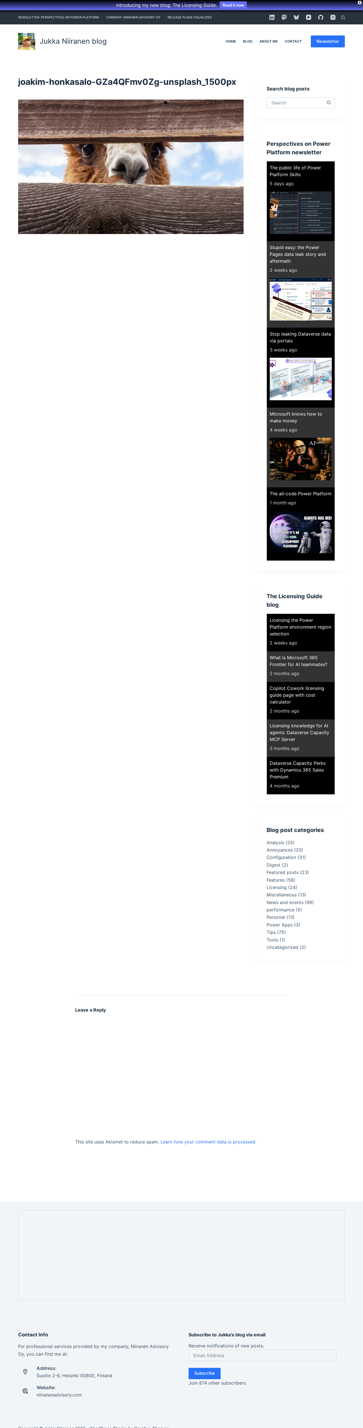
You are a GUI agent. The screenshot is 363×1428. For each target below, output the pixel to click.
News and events (285, 902)
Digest (273, 865)
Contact (293, 41)
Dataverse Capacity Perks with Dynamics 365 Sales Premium (298, 770)
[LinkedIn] (272, 17)
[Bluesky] (296, 17)
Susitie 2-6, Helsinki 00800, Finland (74, 1375)
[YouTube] (308, 17)
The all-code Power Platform (301, 493)
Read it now (233, 5)
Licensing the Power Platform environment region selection (300, 627)
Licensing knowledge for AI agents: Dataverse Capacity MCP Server (299, 732)
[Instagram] (332, 17)
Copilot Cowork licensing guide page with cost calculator (297, 695)
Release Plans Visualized (190, 17)
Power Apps (280, 925)
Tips (271, 932)
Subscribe (204, 1373)
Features (276, 880)
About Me (268, 41)
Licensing (277, 887)
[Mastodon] (284, 17)
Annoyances (280, 850)
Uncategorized (282, 947)
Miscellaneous (282, 895)
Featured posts (283, 872)
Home (231, 41)
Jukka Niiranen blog (73, 41)
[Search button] (328, 102)
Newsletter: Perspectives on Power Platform (58, 17)
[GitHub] (320, 17)
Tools (272, 940)
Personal (276, 917)
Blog (247, 41)
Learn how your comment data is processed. (208, 1142)
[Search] (343, 17)
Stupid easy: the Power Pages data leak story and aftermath (298, 254)
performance (280, 910)
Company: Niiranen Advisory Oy (133, 17)
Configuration (281, 857)
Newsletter (327, 41)
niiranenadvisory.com (59, 1395)
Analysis (275, 842)
